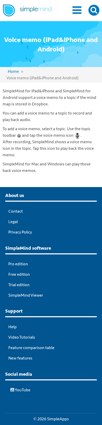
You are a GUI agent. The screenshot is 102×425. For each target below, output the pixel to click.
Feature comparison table (31, 347)
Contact (15, 211)
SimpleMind (33, 14)
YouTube (22, 390)
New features (20, 358)
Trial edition (19, 285)
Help (12, 327)
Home (13, 71)
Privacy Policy (20, 232)
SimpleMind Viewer (25, 295)
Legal (13, 221)
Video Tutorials (21, 337)
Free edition (19, 274)
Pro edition (18, 264)
